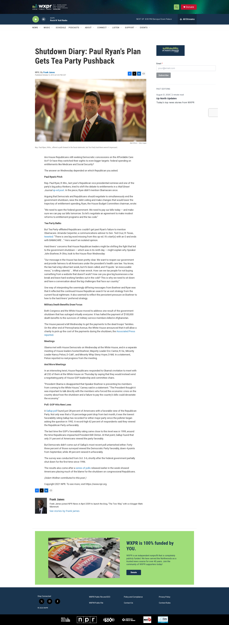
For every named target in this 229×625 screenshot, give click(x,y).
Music (47, 28)
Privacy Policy (164, 597)
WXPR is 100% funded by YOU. (150, 545)
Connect (102, 28)
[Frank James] (41, 506)
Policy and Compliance (133, 597)
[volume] (43, 19)
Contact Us (128, 603)
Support (129, 28)
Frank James (49, 72)
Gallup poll (51, 410)
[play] (36, 19)
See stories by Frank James (65, 510)
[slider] (47, 19)
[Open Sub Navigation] (40, 28)
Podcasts (74, 28)
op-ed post (58, 190)
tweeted (48, 236)
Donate (190, 7)
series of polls (83, 468)
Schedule (61, 28)
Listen (115, 28)
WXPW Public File (96, 603)
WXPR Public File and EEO (99, 597)
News (35, 28)
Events (144, 28)
